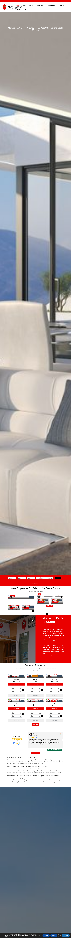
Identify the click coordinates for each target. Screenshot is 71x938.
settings (6, 936)
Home (17, 5)
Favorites (41, 1)
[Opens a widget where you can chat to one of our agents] (66, 935)
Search (58, 578)
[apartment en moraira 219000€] (35, 700)
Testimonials (51, 5)
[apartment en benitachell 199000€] (21, 597)
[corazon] (11, 597)
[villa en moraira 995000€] (16, 700)
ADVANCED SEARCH (35, 583)
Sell (30, 5)
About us (61, 5)
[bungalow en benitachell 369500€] (54, 676)
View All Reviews (35, 753)
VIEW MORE (49, 605)
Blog (25, 9)
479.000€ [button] (55, 601)
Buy (24, 5)
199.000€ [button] (12, 596)
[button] (63, 740)
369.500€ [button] (26, 607)
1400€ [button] (11, 607)
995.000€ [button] (16, 709)
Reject (53, 935)
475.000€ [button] (54, 709)
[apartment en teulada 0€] (50, 596)
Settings (62, 935)
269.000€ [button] (41, 601)
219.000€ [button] (35, 709)
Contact (17, 9)
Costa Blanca (39, 5)
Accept (46, 935)
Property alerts (48, 1)
